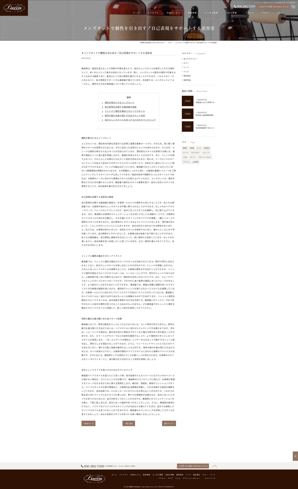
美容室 (192, 148)
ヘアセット (186, 162)
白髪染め (207, 148)
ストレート (206, 152)
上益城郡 (195, 162)
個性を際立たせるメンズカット (119, 102)
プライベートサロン (204, 157)
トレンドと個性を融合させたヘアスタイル (125, 111)
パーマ (186, 67)
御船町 (185, 148)
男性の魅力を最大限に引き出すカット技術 (125, 115)
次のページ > (169, 423)
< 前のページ (88, 423)
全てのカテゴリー (191, 59)
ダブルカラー (195, 152)
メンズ (186, 71)
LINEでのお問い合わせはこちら (273, 6)
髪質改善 (187, 80)
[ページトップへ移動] (214, 466)
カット (199, 148)
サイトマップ (210, 478)
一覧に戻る (128, 423)
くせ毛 (185, 157)
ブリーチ (185, 152)
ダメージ (193, 157)
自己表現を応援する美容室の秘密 (121, 106)
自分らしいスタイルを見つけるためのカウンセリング (130, 119)
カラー (186, 63)
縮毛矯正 (187, 75)
